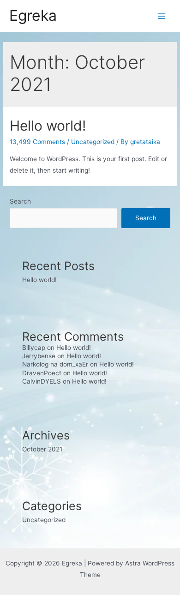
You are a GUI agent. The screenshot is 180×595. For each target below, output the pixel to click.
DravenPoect (41, 373)
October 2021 (42, 449)
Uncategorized (92, 141)
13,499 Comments (37, 141)
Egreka (33, 15)
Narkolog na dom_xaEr (55, 364)
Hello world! (48, 125)
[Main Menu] (161, 15)
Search (20, 201)
